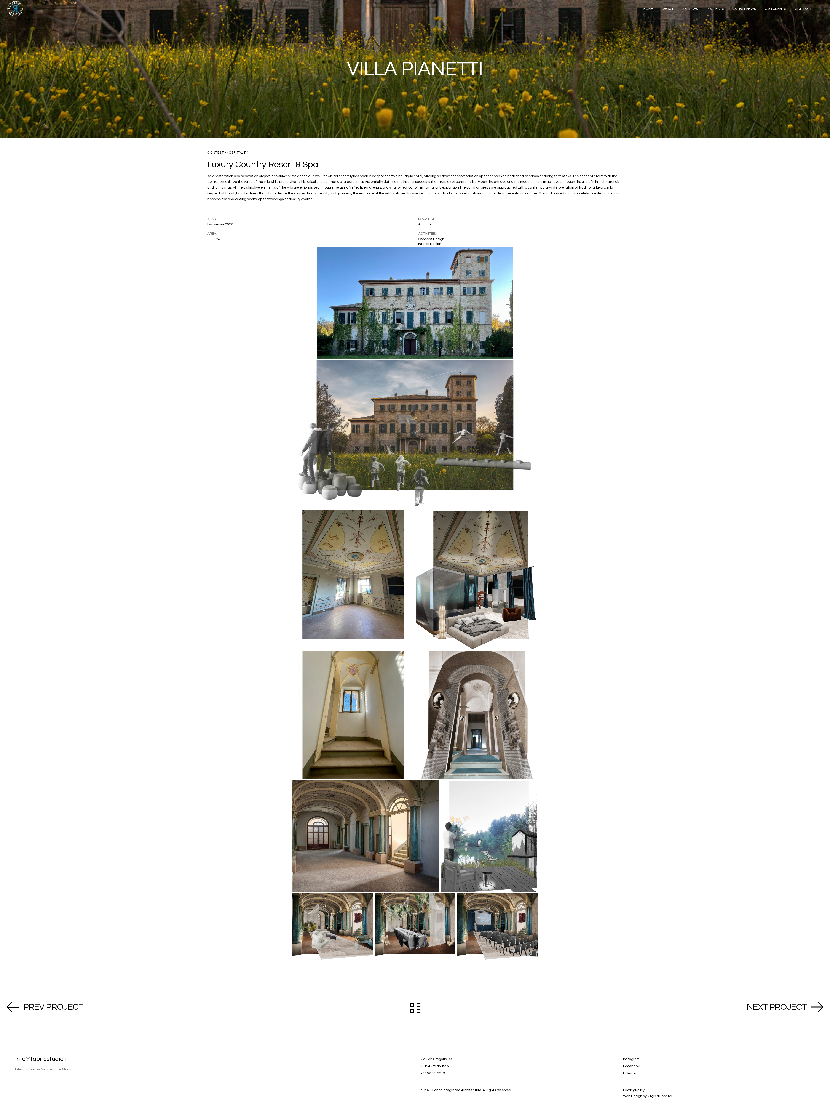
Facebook (631, 1066)
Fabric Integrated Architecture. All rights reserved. (472, 1090)
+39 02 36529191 (433, 1073)
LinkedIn (629, 1073)
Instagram (631, 1059)
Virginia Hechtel (659, 1096)
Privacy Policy (634, 1090)
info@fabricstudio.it (41, 1059)
